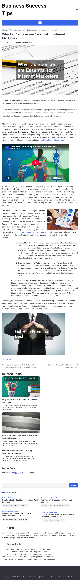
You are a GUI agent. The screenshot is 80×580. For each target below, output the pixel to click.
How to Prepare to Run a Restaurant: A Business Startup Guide (57, 516)
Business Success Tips (23, 42)
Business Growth (46, 498)
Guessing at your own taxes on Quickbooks (35, 232)
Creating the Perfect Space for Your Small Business (20, 501)
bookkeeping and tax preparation (54, 140)
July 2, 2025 (60, 520)
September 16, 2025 (62, 505)
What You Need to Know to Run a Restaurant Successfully (16, 515)
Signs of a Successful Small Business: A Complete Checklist (24, 552)
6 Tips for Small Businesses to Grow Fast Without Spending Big (26, 549)
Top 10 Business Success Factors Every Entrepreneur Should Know (27, 557)
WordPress (71, 577)
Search (73, 485)
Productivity (11, 498)
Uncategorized (7, 359)
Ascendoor (54, 577)
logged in (17, 472)
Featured (4, 498)
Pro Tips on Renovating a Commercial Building (57, 501)
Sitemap (36, 577)
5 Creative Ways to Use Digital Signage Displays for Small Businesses (28, 559)
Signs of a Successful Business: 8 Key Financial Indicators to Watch (27, 554)
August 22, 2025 (23, 519)
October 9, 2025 (22, 505)
